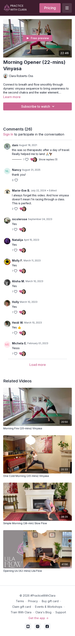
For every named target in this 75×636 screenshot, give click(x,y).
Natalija (17, 240)
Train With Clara (21, 612)
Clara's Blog (43, 612)
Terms (20, 601)
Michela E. (19, 343)
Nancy (16, 169)
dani (15, 145)
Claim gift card (21, 606)
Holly (15, 302)
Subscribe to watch (35, 106)
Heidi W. (17, 322)
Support (60, 612)
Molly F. (17, 260)
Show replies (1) (48, 159)
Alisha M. (18, 281)
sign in (8, 134)
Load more (37, 365)
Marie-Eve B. (21, 190)
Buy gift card (50, 601)
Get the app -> (38, 618)
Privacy (33, 601)
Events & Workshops (48, 606)
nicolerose (19, 219)
